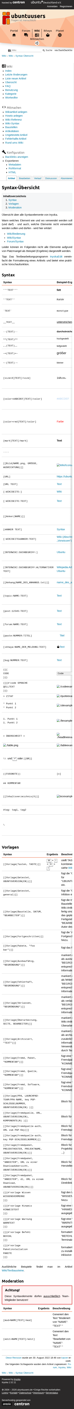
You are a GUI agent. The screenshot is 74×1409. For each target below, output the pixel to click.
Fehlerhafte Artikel (15, 139)
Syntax (12, 200)
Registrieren (66, 6)
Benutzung (11, 90)
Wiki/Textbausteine (13, 1270)
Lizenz (5, 1393)
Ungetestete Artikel (16, 135)
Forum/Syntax (15, 241)
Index (8, 71)
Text (59, 484)
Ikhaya (48, 31)
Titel (62, 635)
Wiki (37, 31)
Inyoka (61, 1367)
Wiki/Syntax (14, 238)
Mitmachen (37, 39)
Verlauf (37, 178)
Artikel (11, 178)
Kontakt (13, 1393)
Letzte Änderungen (16, 74)
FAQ (8, 86)
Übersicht (11, 82)
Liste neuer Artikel (15, 78)
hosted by (7, 2)
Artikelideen (12, 131)
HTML (12, 172)
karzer (64, 1358)
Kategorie (10, 94)
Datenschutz (25, 1393)
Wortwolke (11, 97)
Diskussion (51, 178)
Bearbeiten (24, 178)
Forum (26, 31)
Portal (14, 31)
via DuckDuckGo (63, 50)
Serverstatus (52, 1393)
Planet (60, 31)
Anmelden (52, 6)
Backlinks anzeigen (16, 157)
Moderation (15, 207)
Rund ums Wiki (14, 142)
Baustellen (11, 127)
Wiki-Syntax (12, 123)
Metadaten (15, 164)
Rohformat (15, 168)
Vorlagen (13, 204)
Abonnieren (66, 178)
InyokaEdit (56, 256)
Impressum (38, 1393)
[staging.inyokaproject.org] (24, 19)
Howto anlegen (14, 116)
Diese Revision (13, 1358)
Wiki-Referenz (13, 119)
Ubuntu (61, 552)
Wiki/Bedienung (16, 234)
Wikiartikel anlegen (16, 112)
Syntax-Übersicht (24, 56)
